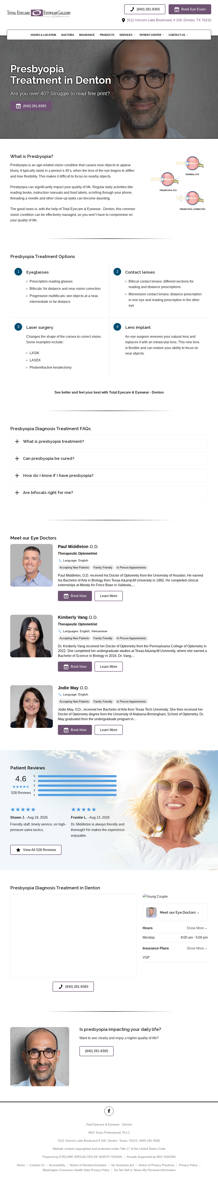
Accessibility (57, 1165)
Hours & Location (43, 34)
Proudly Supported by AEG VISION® (151, 1156)
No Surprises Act (122, 1165)
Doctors (67, 34)
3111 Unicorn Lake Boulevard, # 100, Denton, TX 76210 (168, 20)
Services (125, 34)
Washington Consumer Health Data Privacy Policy (76, 1170)
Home (21, 1165)
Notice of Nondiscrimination (88, 1165)
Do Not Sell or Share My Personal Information (145, 1170)
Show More (195, 928)
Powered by (82, 1156)
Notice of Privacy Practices (156, 1165)
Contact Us (177, 34)
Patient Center (150, 34)
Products (107, 34)
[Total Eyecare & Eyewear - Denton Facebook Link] (108, 1111)
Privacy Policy (188, 1165)
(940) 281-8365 (149, 1140)
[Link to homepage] (49, 14)
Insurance (87, 34)
